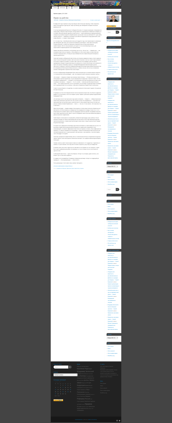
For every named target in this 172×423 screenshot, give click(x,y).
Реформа (87, 396)
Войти (109, 177)
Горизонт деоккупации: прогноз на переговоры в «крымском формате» (113, 114)
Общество (61, 20)
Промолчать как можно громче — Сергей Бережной (113, 147)
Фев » (59, 395)
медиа (78, 408)
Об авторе (75, 7)
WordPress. (94, 419)
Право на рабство (61, 17)
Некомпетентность (89, 387)
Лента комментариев (112, 181)
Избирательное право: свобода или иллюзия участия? (113, 52)
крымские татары (85, 406)
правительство (84, 408)
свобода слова (90, 408)
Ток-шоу (82, 404)
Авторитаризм (85, 366)
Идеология (69, 168)
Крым (73, 168)
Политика (66, 20)
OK (117, 32)
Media (80, 366)
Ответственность (81, 389)
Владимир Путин (81, 373)
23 (62, 391)
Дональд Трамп (80, 380)
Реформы (81, 399)
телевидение (80, 410)
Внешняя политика (89, 373)
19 (70, 389)
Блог (69, 7)
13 (55, 389)
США (91, 399)
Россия (87, 399)
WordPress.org (111, 184)
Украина (82, 168)
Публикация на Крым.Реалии (74, 20)
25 (67, 391)
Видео (90, 368)
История (89, 382)
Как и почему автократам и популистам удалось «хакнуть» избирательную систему (113, 63)
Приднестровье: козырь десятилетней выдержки (113, 96)
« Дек (55, 395)
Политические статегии (83, 394)
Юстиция (79, 406)
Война (78, 376)
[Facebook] (117, 3)
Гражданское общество (61, 168)
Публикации (62, 7)
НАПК (84, 387)
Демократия (91, 378)
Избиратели (84, 382)
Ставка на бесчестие (113, 69)
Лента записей (111, 179)
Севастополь (77, 168)
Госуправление (89, 376)
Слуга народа (80, 401)
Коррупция (81, 385)
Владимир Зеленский (85, 371)
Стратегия (87, 401)
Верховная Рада (82, 368)
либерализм (92, 406)
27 (55, 393)
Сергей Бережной (64, 3)
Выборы (83, 376)
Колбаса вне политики (113, 56)
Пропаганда (82, 396)
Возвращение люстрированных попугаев (112, 129)
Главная (55, 7)
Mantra (89, 419)
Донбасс (86, 380)
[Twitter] (119, 3)
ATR (78, 366)
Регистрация (111, 174)
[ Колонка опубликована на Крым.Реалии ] (63, 166)
